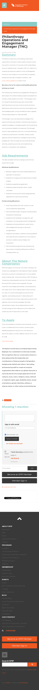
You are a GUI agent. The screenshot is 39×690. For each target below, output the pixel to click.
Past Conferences (8, 592)
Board (4, 536)
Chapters (5, 542)
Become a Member (8, 576)
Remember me (12, 435)
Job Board (7, 24)
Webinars (5, 564)
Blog (4, 595)
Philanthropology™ (8, 561)
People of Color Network (10, 557)
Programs (7, 545)
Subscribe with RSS (10, 487)
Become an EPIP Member (19, 474)
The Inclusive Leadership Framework (14, 554)
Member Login (7, 573)
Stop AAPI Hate (7, 611)
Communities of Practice (10, 551)
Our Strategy (8, 617)
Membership (7, 567)
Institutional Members (9, 539)
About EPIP (7, 526)
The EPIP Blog (6, 598)
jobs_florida (8, 400)
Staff (3, 532)
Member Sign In (19, 481)
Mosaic (8, 682)
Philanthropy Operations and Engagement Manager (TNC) (19, 30)
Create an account (15, 443)
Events (5, 579)
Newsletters (6, 614)
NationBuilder (24, 682)
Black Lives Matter (8, 608)
